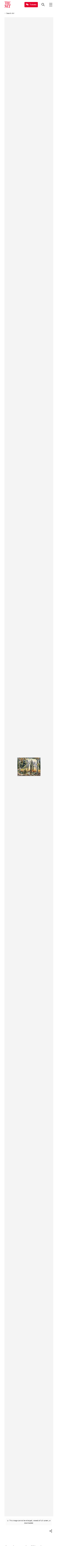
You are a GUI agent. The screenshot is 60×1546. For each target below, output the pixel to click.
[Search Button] (43, 4)
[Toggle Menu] (50, 4)
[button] (50, 1531)
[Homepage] (7, 5)
